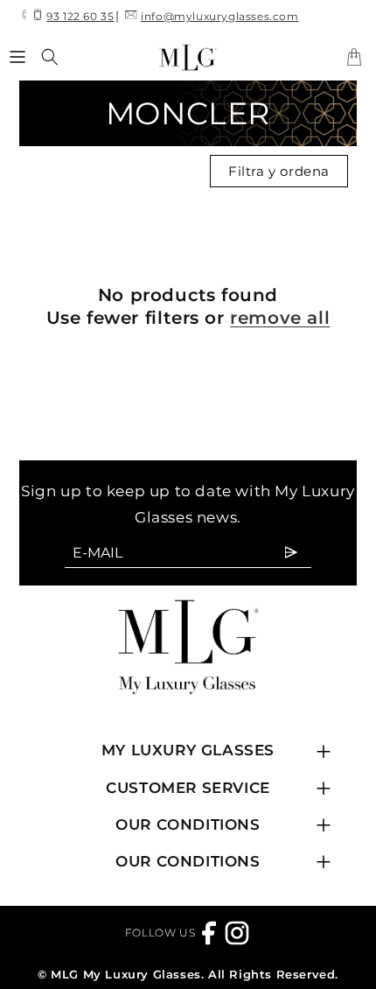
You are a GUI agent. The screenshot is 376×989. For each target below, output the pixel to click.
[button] (17, 56)
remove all (280, 317)
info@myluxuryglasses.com (219, 16)
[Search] (50, 57)
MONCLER (188, 113)
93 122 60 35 (80, 16)
